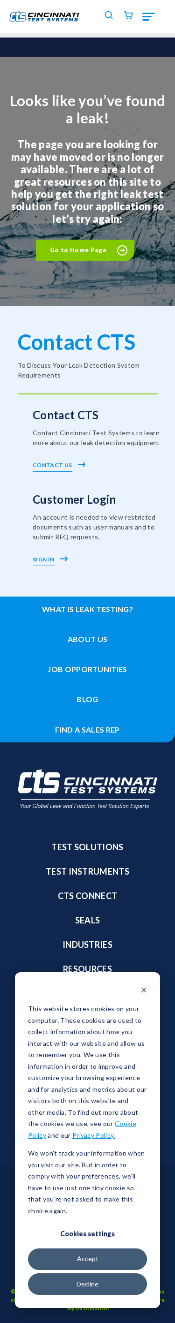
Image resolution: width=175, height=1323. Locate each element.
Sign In (44, 559)
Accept (87, 1259)
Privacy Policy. (93, 1135)
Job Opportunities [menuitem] (87, 669)
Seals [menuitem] (87, 920)
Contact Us (53, 465)
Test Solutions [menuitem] (87, 847)
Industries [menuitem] (87, 944)
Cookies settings (87, 1234)
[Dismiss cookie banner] (143, 991)
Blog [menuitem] (87, 699)
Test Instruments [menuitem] (87, 871)
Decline (87, 1284)
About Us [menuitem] (88, 639)
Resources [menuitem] (87, 969)
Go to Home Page (78, 250)
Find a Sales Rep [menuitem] (87, 729)
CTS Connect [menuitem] (88, 896)
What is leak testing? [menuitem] (87, 609)
